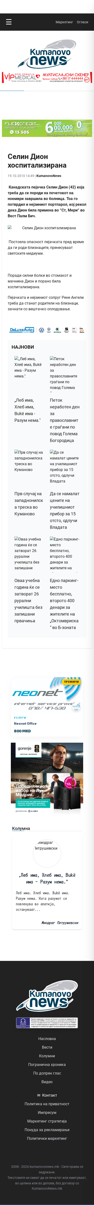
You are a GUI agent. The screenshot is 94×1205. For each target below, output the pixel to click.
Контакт (47, 1095)
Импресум (47, 1112)
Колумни (47, 1056)
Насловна (47, 1038)
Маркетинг (64, 22)
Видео (47, 1082)
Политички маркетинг (47, 1138)
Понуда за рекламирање (47, 1130)
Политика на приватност (47, 1104)
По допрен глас (47, 1073)
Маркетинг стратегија (47, 1121)
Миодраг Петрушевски (59, 922)
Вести (47, 1047)
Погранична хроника (47, 1064)
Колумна (21, 828)
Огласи (82, 22)
